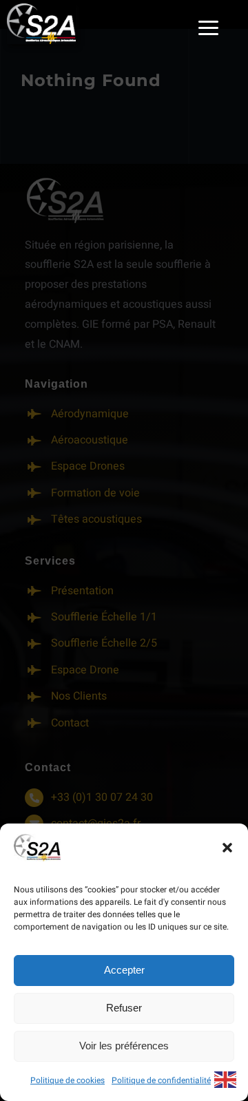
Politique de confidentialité (161, 1080)
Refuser (124, 1008)
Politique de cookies (67, 1080)
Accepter (124, 970)
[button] (227, 847)
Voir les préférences (124, 1045)
